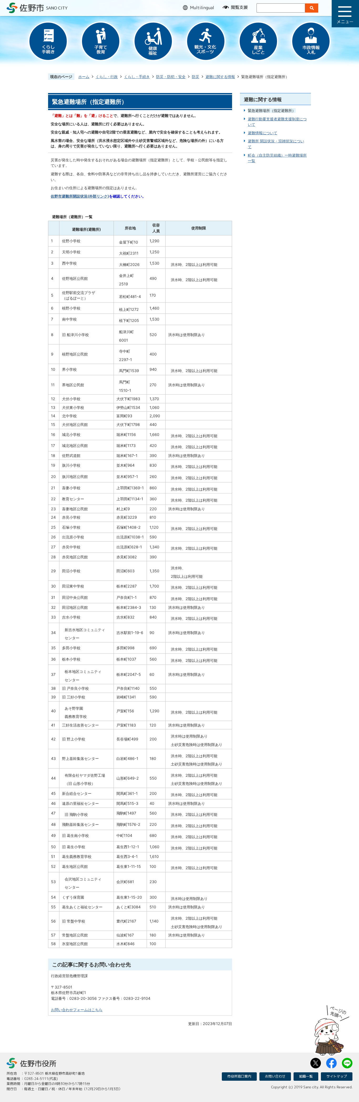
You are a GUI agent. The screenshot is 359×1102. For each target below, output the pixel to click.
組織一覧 (306, 1076)
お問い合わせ (275, 1076)
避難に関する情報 (220, 76)
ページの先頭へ (332, 1028)
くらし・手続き (137, 76)
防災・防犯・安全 (171, 76)
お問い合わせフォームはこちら (76, 1009)
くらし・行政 (107, 76)
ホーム (83, 76)
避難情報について (262, 133)
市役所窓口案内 (239, 1076)
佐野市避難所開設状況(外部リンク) (80, 196)
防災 (195, 76)
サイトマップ (336, 1076)
